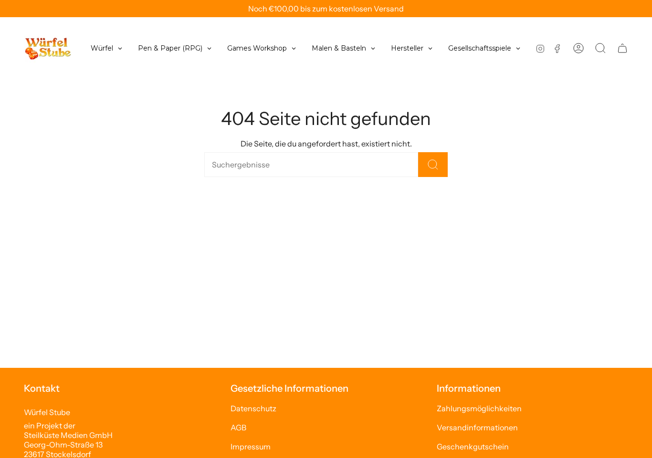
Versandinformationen (477, 427)
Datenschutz (253, 408)
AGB (238, 427)
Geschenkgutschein (473, 446)
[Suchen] (433, 164)
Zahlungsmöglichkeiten (479, 408)
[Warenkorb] (622, 48)
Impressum (251, 446)
